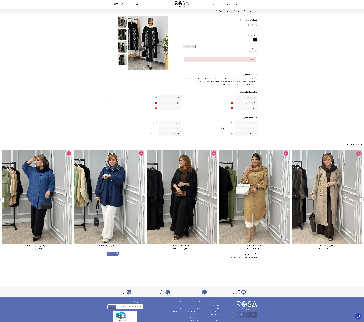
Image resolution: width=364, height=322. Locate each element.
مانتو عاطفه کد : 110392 (294, 246)
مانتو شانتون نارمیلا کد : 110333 (149, 246)
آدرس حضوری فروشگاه (194, 320)
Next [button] (362, 200)
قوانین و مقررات (196, 306)
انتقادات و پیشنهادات (194, 308)
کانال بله (213, 4)
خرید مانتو (230, 11)
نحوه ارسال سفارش (176, 311)
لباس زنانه (236, 4)
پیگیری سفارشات (196, 314)
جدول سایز (187, 46)
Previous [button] (2, 200)
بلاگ (218, 317)
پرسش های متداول (195, 317)
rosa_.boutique (242, 315)
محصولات (245, 11)
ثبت (112, 307)
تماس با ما (216, 320)
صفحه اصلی (253, 4)
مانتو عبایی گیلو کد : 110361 (222, 246)
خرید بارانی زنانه (215, 314)
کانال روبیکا (204, 4)
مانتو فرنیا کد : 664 (220, 11)
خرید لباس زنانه (215, 311)
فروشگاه (244, 4)
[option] (294, 200)
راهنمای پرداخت (177, 308)
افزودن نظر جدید (113, 254)
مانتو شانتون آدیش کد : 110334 (77, 246)
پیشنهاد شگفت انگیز (224, 4)
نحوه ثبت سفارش (176, 306)
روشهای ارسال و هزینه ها (193, 311)
